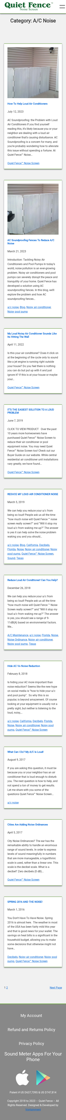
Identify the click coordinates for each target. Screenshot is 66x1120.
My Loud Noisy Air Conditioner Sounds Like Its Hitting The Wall (32, 335)
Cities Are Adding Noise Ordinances (27, 824)
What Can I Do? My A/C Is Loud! (25, 751)
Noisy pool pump (17, 311)
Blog (22, 307)
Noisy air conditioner (38, 307)
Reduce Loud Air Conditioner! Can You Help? (32, 580)
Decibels (44, 545)
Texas (20, 558)
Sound (11, 558)
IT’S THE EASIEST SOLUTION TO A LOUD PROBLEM (30, 411)
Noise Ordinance (17, 639)
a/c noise (13, 307)
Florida (11, 549)
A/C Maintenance (17, 635)
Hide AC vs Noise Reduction (23, 666)
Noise (20, 549)
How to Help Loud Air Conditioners (27, 103)
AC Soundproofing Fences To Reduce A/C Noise (30, 242)
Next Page (56, 987)
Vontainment (33, 1109)
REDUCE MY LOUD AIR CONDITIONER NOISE (32, 494)
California (32, 545)
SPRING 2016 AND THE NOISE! (24, 901)
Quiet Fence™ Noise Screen (23, 163)
